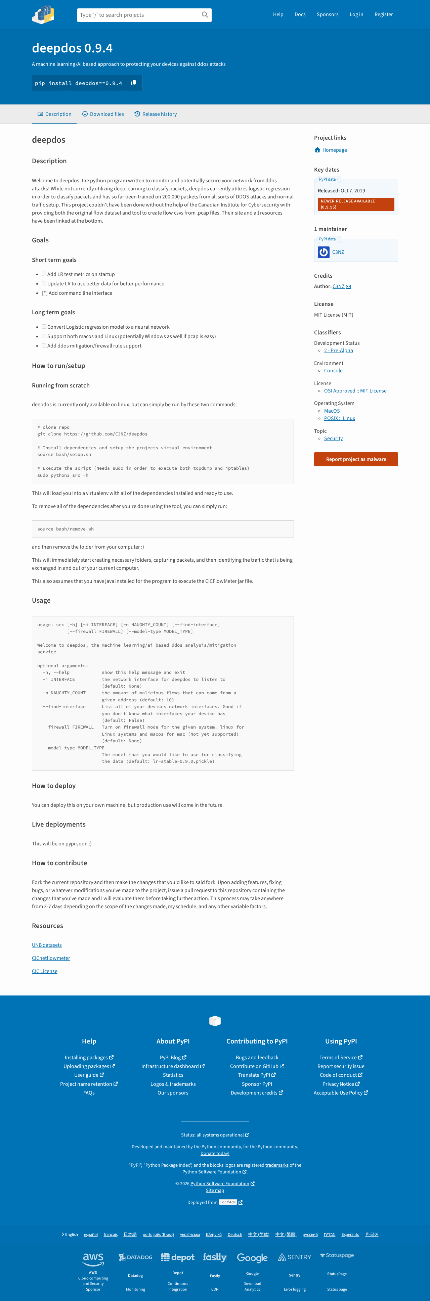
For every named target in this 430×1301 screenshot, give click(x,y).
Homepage (334, 150)
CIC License (44, 971)
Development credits (254, 1093)
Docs (300, 14)
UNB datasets (47, 945)
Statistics (173, 1075)
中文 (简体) (258, 1235)
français (111, 1235)
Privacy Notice (338, 1084)
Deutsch (235, 1235)
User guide (86, 1075)
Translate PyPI (254, 1075)
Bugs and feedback (257, 1057)
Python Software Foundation (211, 1171)
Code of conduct (338, 1075)
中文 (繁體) (286, 1235)
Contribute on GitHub (254, 1066)
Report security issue (340, 1066)
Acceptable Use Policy (338, 1093)
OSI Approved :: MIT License (355, 390)
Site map (215, 1190)
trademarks (277, 1165)
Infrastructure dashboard (170, 1066)
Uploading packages (86, 1066)
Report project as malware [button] (356, 459)
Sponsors (328, 14)
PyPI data (327, 179)
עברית (330, 1235)
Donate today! (215, 1153)
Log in (356, 14)
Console (333, 370)
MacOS (332, 411)
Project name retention (86, 1084)
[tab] (54, 114)
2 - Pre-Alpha (338, 350)
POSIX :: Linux (339, 418)
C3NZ (339, 286)
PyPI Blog (170, 1057)
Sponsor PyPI (257, 1084)
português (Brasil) (158, 1235)
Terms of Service (338, 1057)
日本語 (130, 1235)
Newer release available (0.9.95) (348, 204)
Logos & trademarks (173, 1084)
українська (190, 1235)
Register (384, 14)
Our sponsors (173, 1093)
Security (333, 438)
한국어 (372, 1235)
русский (310, 1235)
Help (278, 14)
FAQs (89, 1093)
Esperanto (350, 1235)
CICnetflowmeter (51, 958)
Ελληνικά (214, 1235)
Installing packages (86, 1057)
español (91, 1235)
